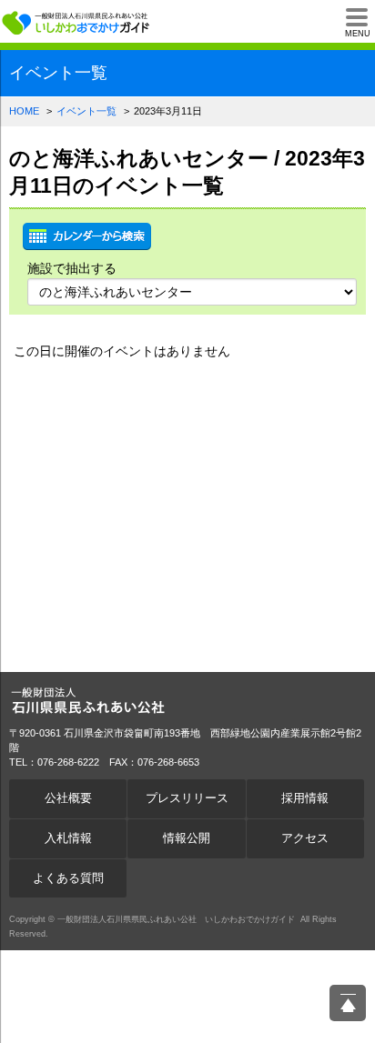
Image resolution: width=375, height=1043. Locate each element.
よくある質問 (68, 878)
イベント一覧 (86, 110)
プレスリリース (187, 798)
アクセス (305, 838)
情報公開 (186, 838)
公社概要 (68, 798)
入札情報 (68, 838)
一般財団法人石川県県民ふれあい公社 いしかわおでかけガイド (77, 22)
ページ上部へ (347, 1003)
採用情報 (305, 798)
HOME (24, 110)
